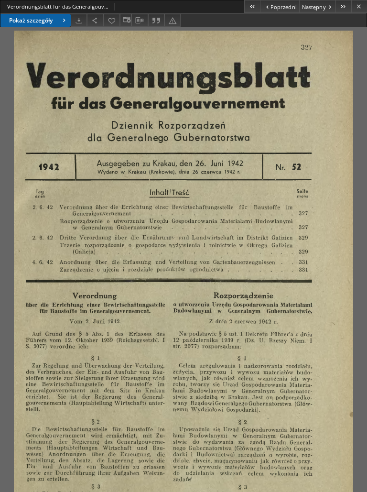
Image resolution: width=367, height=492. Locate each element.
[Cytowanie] (156, 20)
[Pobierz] (79, 20)
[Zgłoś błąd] (172, 20)
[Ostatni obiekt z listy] (343, 6)
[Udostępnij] (95, 20)
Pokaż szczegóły (31, 20)
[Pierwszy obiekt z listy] (252, 6)
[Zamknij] (359, 6)
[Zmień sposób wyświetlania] (125, 20)
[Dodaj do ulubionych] (112, 20)
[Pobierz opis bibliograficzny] (139, 20)
